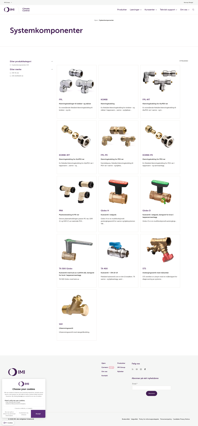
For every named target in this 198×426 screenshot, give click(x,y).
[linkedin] (132, 369)
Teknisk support (167, 9)
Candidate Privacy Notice (181, 419)
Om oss (183, 9)
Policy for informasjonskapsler (149, 419)
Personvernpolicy (166, 419)
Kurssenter (150, 9)
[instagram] (141, 369)
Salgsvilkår (134, 419)
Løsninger (134, 9)
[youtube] (137, 369)
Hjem (96, 20)
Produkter (122, 9)
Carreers (104, 367)
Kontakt (104, 376)
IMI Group (121, 367)
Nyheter (120, 371)
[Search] (193, 9)
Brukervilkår (126, 419)
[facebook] (145, 369)
